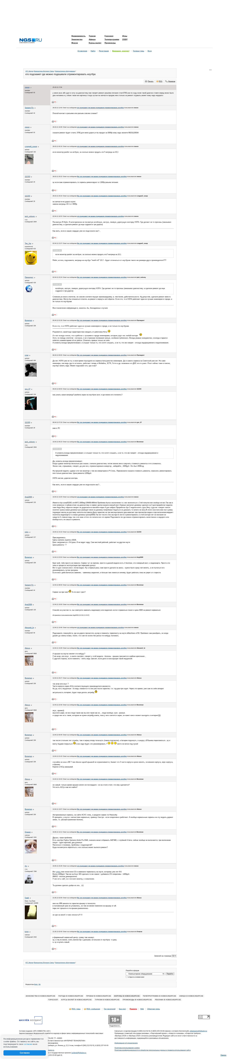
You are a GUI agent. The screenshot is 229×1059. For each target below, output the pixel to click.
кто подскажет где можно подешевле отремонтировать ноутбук (100, 107)
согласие (28, 1044)
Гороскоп (109, 36)
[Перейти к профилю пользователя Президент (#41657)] (29, 292)
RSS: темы (76, 1009)
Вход (150, 51)
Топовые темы (138, 51)
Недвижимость (78, 36)
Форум (74, 43)
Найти (93, 51)
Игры (124, 36)
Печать (150, 81)
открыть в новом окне (136, 977)
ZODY (124, 39)
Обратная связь (153, 1009)
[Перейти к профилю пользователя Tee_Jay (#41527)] (31, 264)
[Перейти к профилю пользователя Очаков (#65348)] (31, 853)
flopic (36, 984)
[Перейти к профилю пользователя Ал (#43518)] (29, 883)
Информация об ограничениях (126, 1043)
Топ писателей (109, 1009)
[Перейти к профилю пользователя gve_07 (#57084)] (31, 409)
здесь (58, 872)
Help (142, 1009)
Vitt (39, 984)
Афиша (92, 39)
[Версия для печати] (53, 102)
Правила (133, 1009)
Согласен (25, 1053)
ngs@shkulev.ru (48, 1050)
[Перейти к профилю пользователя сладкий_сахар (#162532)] (29, 163)
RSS (160, 81)
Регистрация (104, 51)
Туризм (92, 36)
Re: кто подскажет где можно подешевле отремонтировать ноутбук (102, 176)
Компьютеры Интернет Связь (44, 71)
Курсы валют (95, 43)
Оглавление (82, 51)
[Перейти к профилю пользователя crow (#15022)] (31, 376)
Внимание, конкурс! (120, 51)
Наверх (223, 1055)
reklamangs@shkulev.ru (198, 1031)
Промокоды (110, 43)
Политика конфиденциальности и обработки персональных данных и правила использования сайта (152, 1050)
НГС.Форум (29, 71)
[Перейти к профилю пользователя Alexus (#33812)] (29, 665)
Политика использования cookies (127, 1048)
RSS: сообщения (93, 1009)
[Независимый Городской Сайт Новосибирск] (30, 40)
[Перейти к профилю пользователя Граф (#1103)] (31, 919)
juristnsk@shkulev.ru (78, 1053)
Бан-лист (122, 1009)
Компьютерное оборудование (65, 71)
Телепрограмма (112, 39)
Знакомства (76, 39)
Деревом (171, 81)
